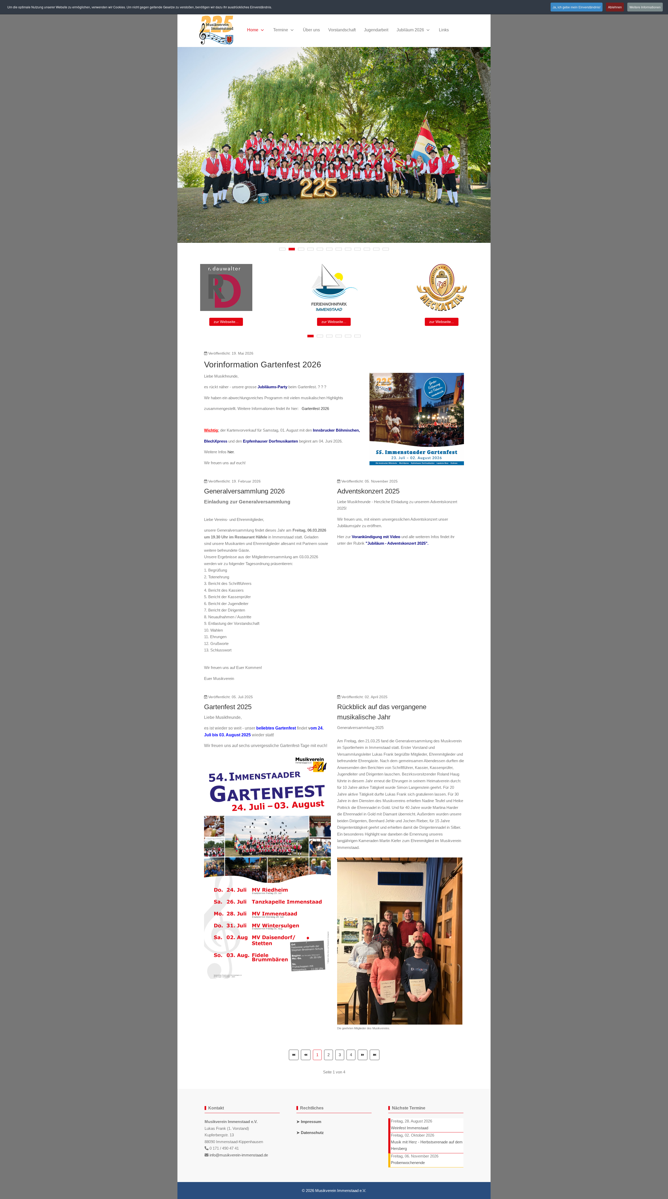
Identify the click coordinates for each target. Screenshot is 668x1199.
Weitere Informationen (645, 7)
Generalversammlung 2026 (244, 491)
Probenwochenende (408, 1162)
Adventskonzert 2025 (368, 491)
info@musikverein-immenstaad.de (239, 1155)
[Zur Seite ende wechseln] (374, 1055)
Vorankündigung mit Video (376, 536)
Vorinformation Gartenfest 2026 (262, 364)
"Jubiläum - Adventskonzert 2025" (396, 543)
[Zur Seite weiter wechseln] (362, 1055)
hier (231, 452)
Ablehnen (615, 7)
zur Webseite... (226, 322)
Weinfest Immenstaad (409, 1128)
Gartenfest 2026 (315, 408)
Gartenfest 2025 (228, 707)
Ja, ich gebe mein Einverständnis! (576, 7)
